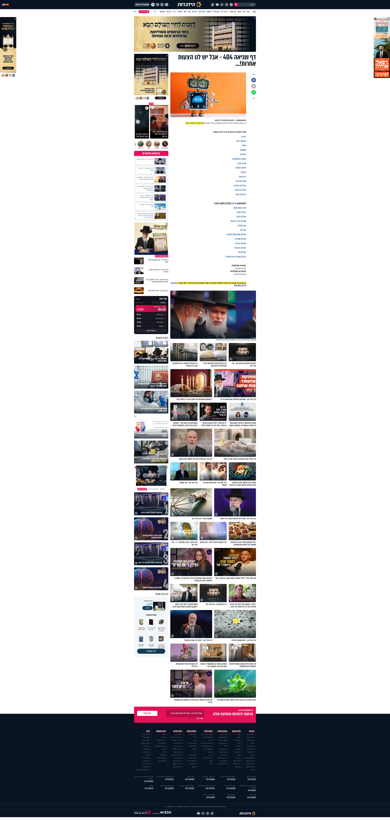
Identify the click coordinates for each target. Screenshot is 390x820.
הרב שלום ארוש (177, 761)
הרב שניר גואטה (177, 749)
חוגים (210, 764)
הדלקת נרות (162, 743)
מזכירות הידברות (251, 777)
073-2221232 (169, 779)
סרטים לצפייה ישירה (206, 743)
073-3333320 (148, 781)
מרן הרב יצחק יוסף (176, 740)
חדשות (239, 11)
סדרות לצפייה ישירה (206, 746)
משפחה (238, 749)
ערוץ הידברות (250, 737)
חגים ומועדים (237, 764)
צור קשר (168, 11)
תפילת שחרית (240, 238)
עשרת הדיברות (191, 743)
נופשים (252, 755)
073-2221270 (149, 788)
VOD (248, 11)
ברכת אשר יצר (145, 767)
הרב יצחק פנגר (177, 743)
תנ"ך (194, 737)
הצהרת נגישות (250, 767)
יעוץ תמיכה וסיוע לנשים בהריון (206, 786)
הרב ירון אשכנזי (177, 752)
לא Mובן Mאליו (223, 737)
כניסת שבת (237, 207)
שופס (185, 11)
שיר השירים (146, 761)
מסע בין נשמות (223, 752)
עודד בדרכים (223, 734)
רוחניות (243, 154)
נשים (244, 145)
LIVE (155, 12)
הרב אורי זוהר (178, 758)
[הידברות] (190, 4)
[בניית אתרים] (166, 813)
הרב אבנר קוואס (177, 764)
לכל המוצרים (151, 651)
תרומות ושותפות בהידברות (228, 777)
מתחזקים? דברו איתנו (142, 4)
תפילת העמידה (240, 247)
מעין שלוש (242, 225)
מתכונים (163, 737)
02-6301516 (252, 790)
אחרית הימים (192, 758)
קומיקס (210, 752)
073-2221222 (252, 779)
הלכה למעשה (223, 743)
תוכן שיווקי (238, 767)
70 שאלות (209, 11)
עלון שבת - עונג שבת (209, 777)
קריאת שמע (146, 752)
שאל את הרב (201, 11)
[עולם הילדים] (167, 5)
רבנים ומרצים (177, 731)
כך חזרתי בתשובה (222, 758)
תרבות (243, 172)
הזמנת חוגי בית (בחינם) (167, 786)
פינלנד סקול (192, 746)
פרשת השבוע (240, 167)
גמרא (194, 740)
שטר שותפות (232, 11)
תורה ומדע (241, 163)
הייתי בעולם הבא (222, 764)
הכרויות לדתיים (240, 185)
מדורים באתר (236, 731)
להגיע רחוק (223, 755)
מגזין (244, 11)
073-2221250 (231, 797)
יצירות (210, 761)
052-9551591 (210, 788)
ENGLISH (162, 11)
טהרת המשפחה (161, 740)
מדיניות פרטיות (250, 734)
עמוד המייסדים (250, 764)
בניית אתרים (156, 813)
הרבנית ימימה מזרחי (160, 746)
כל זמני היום (151, 331)
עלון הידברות (250, 740)
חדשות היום (237, 740)
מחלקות (180, 11)
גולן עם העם (223, 749)
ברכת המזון (147, 746)
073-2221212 (231, 779)
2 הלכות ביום (250, 746)
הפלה (164, 752)
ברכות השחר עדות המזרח (235, 256)
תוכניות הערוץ (222, 731)
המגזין (239, 737)
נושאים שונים (191, 731)
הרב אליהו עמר (177, 767)
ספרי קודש (193, 764)
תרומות (174, 11)
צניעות (164, 749)
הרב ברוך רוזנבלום (177, 755)
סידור (233, 203)
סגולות (194, 749)
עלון (189, 11)
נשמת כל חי (146, 764)
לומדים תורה (192, 734)
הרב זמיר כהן (224, 11)
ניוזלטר (252, 743)
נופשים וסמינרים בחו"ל (208, 795)
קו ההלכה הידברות (230, 786)
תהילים (148, 755)
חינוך (194, 752)
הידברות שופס (250, 761)
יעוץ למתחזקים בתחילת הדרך (165, 777)
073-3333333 (251, 797)
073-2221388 (210, 779)
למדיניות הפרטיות (192, 718)
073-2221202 (210, 797)
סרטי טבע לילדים (207, 758)
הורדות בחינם (240, 190)
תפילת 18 (242, 252)
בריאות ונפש (192, 755)
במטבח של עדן (223, 740)
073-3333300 (230, 788)
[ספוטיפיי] (153, 5)
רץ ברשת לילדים (207, 737)
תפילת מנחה (146, 737)
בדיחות (210, 740)
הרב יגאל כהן (178, 746)
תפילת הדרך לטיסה (238, 221)
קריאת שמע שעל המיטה (236, 234)
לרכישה (147, 608)
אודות (252, 770)
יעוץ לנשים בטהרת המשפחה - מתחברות (247, 787)
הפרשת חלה (162, 761)
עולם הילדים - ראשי (206, 734)
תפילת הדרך (146, 758)
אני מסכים (194, 718)
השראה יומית (223, 761)
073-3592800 (189, 779)
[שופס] (162, 5)
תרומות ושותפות (249, 758)
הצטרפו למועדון (143, 12)
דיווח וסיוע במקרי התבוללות (186, 786)
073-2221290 (169, 788)
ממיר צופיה (253, 795)
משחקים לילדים (208, 749)
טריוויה (210, 755)
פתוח (225, 746)
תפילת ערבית (240, 243)
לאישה (164, 734)
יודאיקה (194, 767)
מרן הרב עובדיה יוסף (176, 737)
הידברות (251, 731)
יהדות (243, 136)
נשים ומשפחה (161, 731)
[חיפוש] (236, 5)
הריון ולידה (163, 755)
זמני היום (194, 11)
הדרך (238, 216)
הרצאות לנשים (161, 758)
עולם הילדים (216, 11)
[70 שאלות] (157, 5)
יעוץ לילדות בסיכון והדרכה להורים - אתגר (144, 778)
